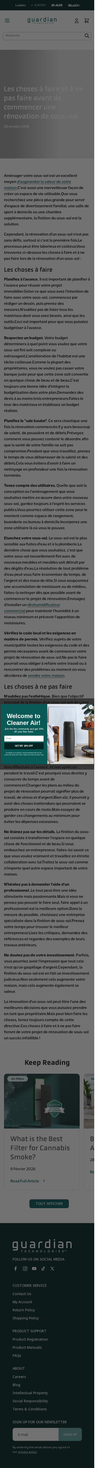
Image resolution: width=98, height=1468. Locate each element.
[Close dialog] (91, 707)
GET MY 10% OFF (24, 746)
